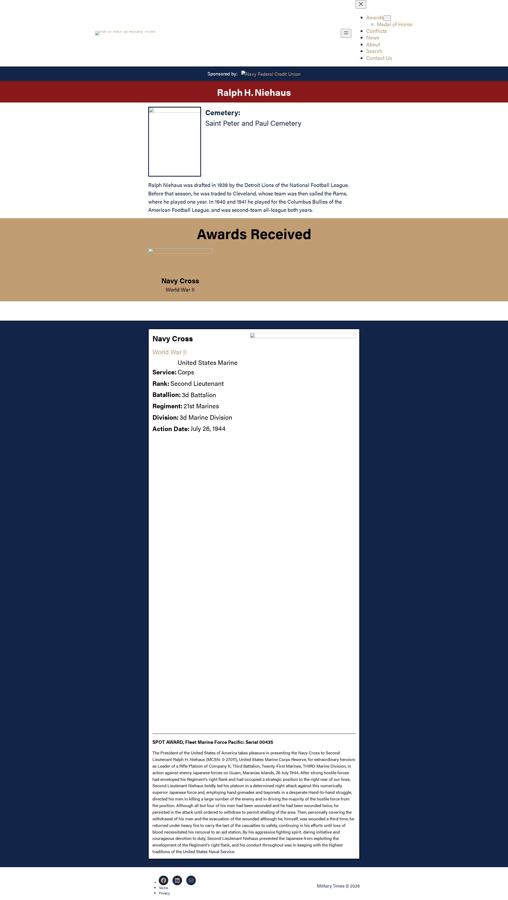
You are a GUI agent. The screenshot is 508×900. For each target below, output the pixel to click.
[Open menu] (346, 33)
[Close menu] (361, 4)
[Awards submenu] (387, 18)
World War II (180, 289)
